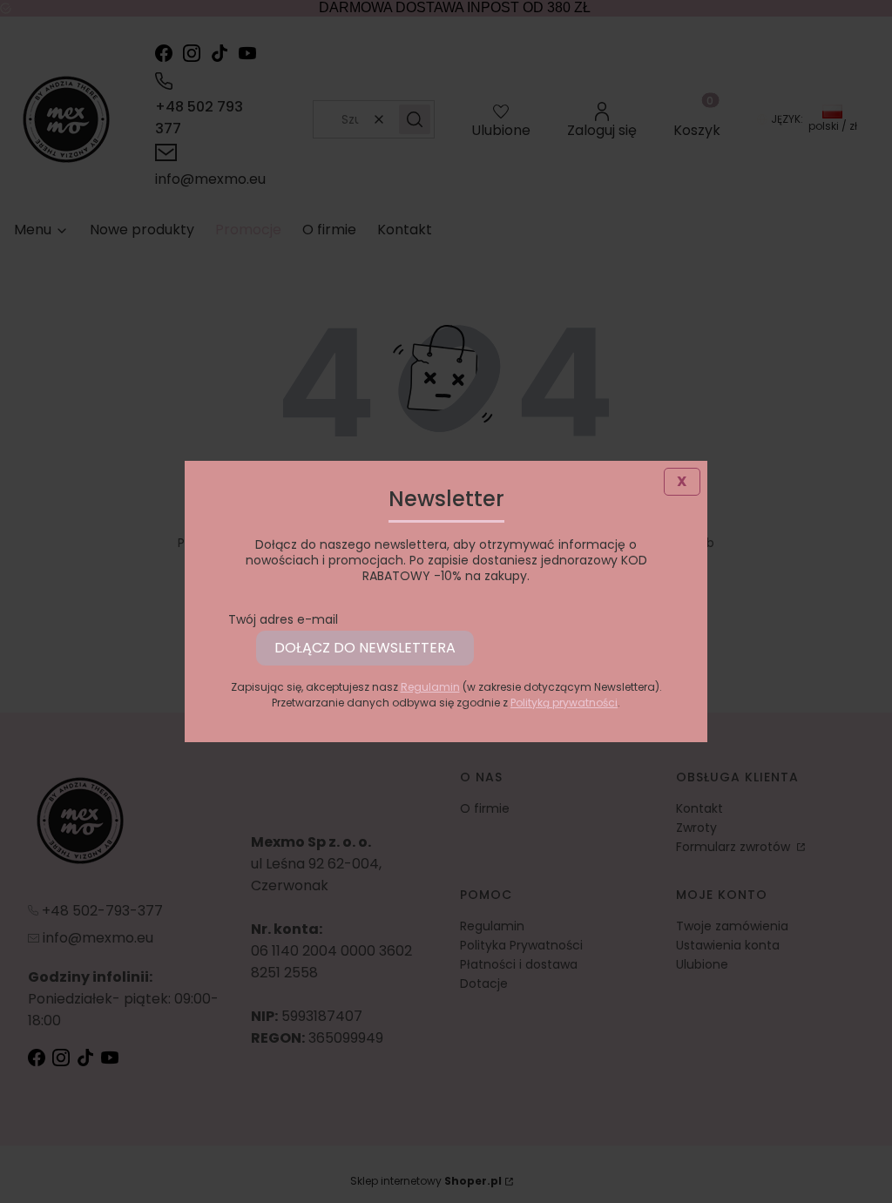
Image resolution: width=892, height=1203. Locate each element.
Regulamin (430, 686)
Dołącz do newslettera (365, 648)
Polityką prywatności (564, 702)
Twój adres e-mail (283, 619)
